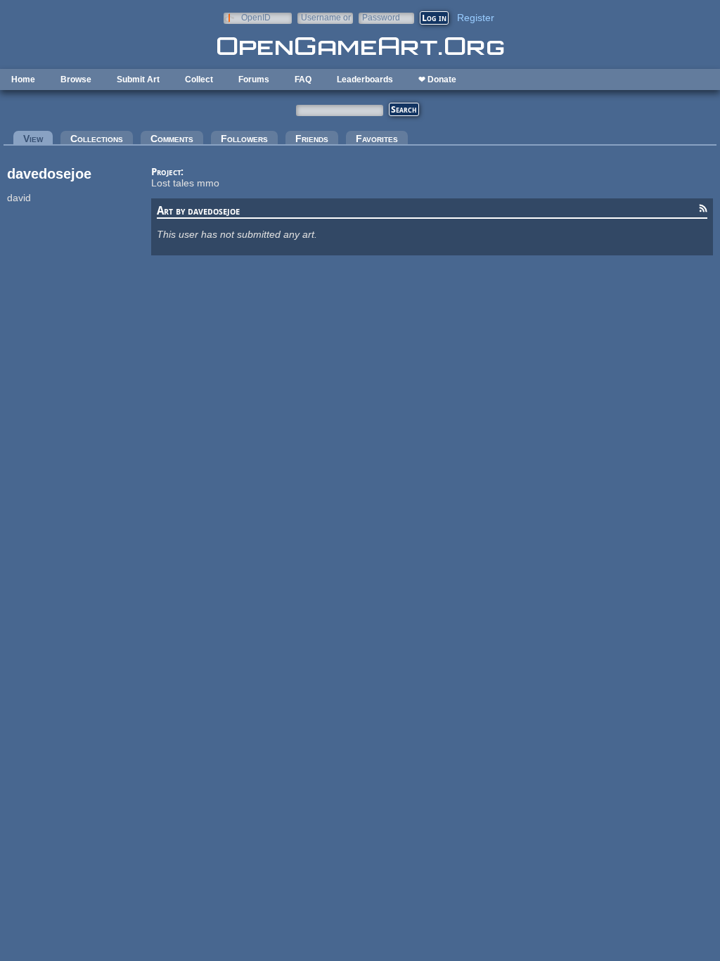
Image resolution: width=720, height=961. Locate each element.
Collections (96, 138)
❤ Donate (437, 79)
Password (381, 17)
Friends (311, 138)
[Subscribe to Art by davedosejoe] (703, 210)
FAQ (303, 79)
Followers (244, 138)
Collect (199, 79)
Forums (253, 79)
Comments (171, 138)
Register (475, 17)
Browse (75, 79)
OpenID (256, 17)
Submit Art (138, 79)
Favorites (377, 138)
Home (23, 79)
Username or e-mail (326, 17)
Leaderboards (365, 79)
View (38, 138)
